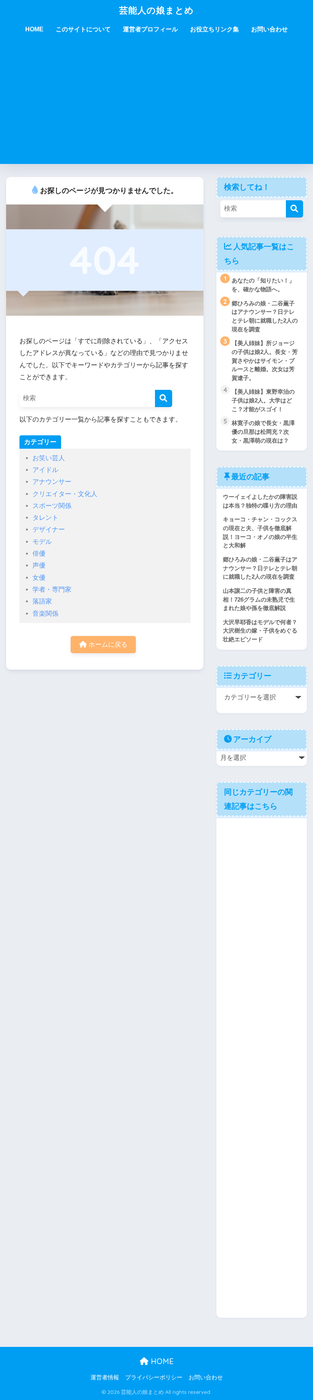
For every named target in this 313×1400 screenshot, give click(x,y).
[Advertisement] (156, 106)
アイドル (45, 470)
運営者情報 (104, 1377)
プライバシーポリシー (153, 1377)
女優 (38, 577)
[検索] (163, 398)
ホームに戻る (107, 644)
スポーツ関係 (51, 505)
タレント (45, 517)
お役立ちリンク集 (214, 29)
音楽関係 (45, 613)
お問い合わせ (269, 29)
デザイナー (48, 529)
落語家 (42, 601)
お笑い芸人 (48, 458)
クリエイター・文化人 (64, 494)
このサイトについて (83, 29)
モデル (42, 541)
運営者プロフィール (150, 29)
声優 (38, 565)
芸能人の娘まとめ (156, 10)
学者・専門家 (51, 589)
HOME (34, 29)
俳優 (38, 553)
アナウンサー (51, 481)
